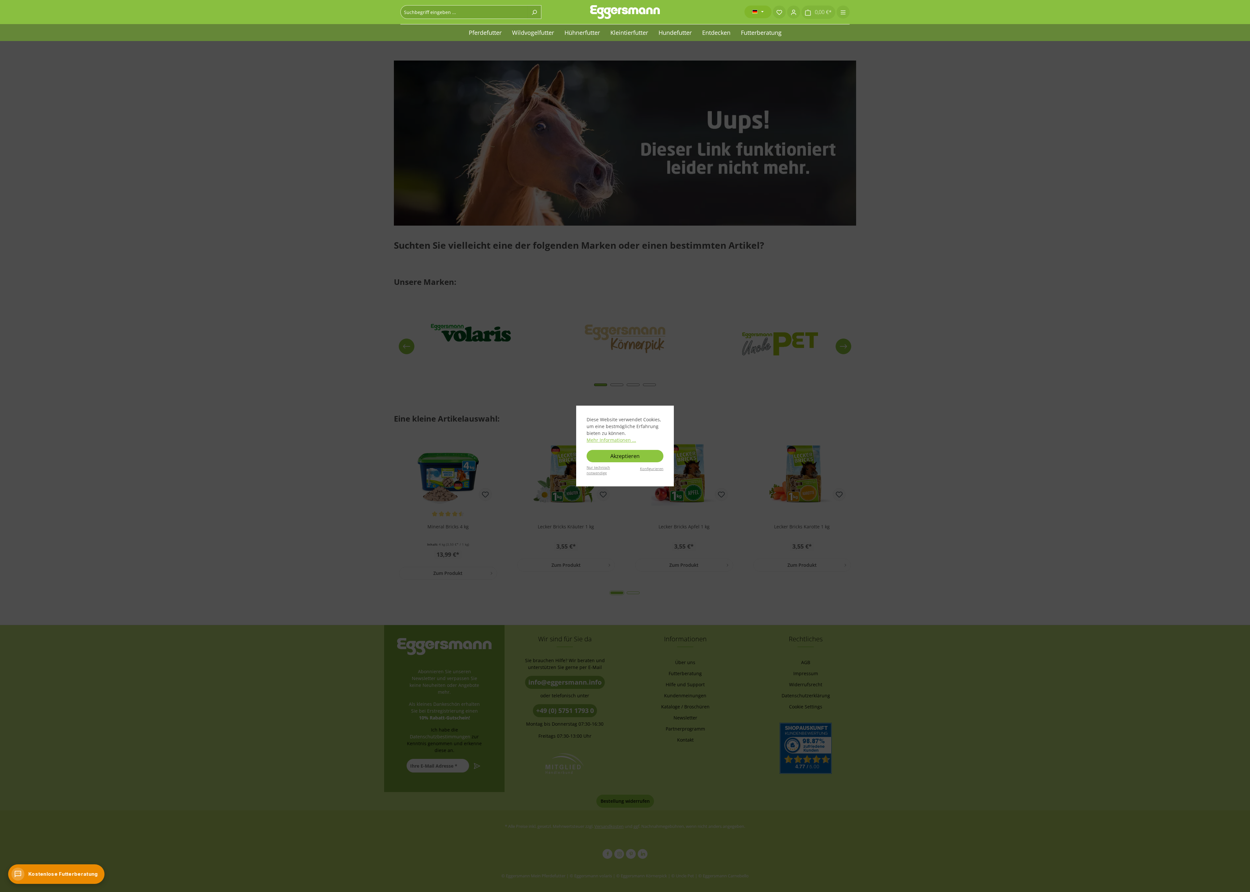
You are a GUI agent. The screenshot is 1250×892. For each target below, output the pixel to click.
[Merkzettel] (779, 12)
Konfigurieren (651, 468)
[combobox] (464, 12)
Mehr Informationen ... (611, 440)
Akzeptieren (625, 456)
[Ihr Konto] (793, 12)
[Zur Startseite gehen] (624, 12)
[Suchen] (534, 12)
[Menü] (843, 12)
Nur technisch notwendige (598, 470)
